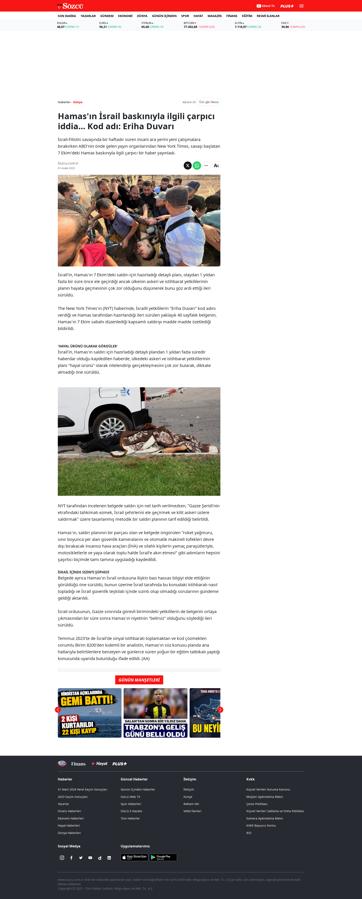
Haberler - (65, 102)
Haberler (65, 779)
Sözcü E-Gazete (131, 811)
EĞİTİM (247, 16)
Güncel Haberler (134, 779)
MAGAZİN (215, 16)
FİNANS (231, 16)
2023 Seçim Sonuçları (73, 797)
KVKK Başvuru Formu (261, 825)
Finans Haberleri (69, 811)
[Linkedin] (109, 858)
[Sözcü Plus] (119, 763)
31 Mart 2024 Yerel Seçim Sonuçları (82, 789)
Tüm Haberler (130, 818)
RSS (249, 833)
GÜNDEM (107, 16)
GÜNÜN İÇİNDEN (164, 16)
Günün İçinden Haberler (138, 789)
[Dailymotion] (100, 858)
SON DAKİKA (67, 16)
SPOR (185, 16)
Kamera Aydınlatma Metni (264, 818)
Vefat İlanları (193, 811)
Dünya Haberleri (69, 833)
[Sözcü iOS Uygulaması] (134, 857)
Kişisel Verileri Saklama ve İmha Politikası (275, 811)
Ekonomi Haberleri (71, 818)
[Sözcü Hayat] (98, 763)
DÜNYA (142, 16)
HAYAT (198, 16)
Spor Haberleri (131, 804)
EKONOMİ (125, 16)
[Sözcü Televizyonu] (62, 763)
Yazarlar (63, 804)
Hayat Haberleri (69, 825)
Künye (188, 797)
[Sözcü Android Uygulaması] (163, 857)
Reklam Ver (191, 804)
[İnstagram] (62, 858)
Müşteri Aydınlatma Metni (264, 797)
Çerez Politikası (257, 804)
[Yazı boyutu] (216, 165)
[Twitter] (81, 858)
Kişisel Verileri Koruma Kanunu (268, 789)
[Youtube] (90, 858)
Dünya (77, 102)
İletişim (189, 789)
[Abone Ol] (208, 102)
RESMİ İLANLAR (268, 16)
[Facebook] (71, 858)
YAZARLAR (88, 16)
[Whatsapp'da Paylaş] (197, 165)
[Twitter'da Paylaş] (188, 165)
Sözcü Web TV (130, 797)
